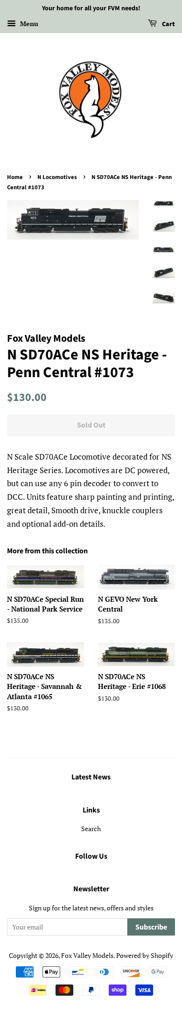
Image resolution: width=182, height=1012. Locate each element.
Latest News (91, 777)
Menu (28, 23)
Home (15, 177)
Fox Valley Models (87, 955)
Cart (168, 24)
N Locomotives (57, 177)
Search (91, 828)
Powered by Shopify (144, 955)
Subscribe (151, 927)
